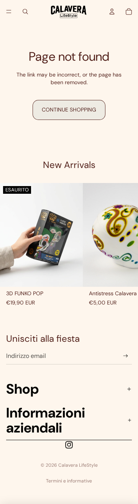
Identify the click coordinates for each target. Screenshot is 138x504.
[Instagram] (69, 444)
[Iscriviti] (125, 355)
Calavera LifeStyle (78, 465)
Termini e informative (69, 481)
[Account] (112, 11)
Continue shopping (69, 109)
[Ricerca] (25, 11)
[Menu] (9, 11)
